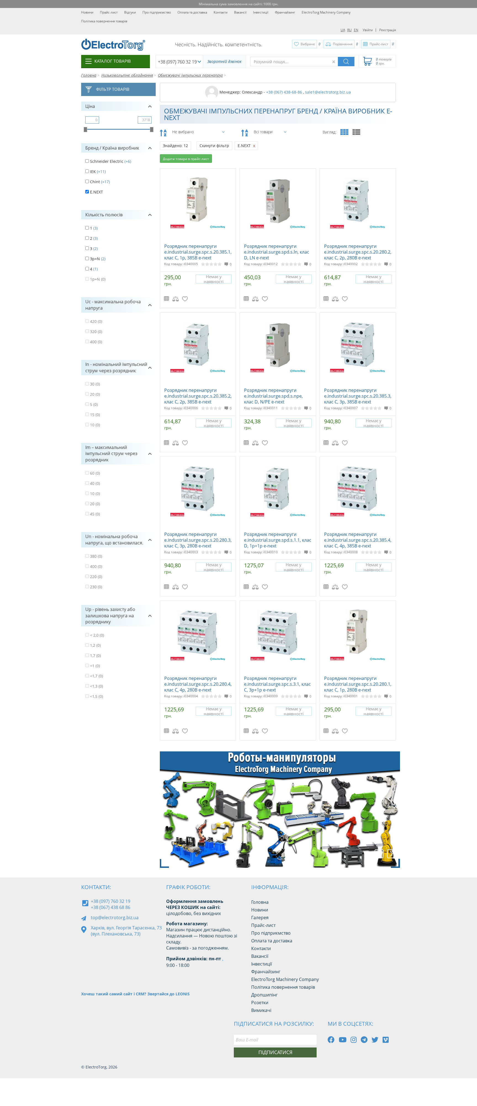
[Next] (391, 853)
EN (356, 30)
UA (343, 30)
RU (349, 30)
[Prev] (379, 853)
